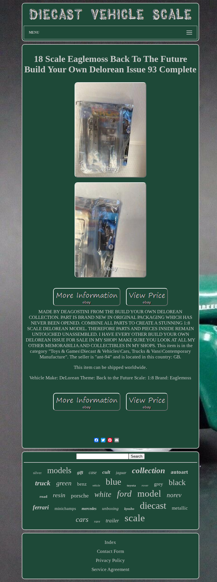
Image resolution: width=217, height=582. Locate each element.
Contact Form (110, 551)
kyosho (129, 509)
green (63, 483)
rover (145, 485)
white (102, 494)
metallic (180, 508)
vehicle (96, 485)
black (177, 482)
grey (158, 484)
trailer (112, 520)
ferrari (41, 507)
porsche (80, 495)
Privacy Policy (110, 560)
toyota (131, 485)
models (59, 470)
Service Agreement (110, 569)
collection (148, 470)
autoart (179, 472)
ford (124, 494)
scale (135, 517)
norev (174, 495)
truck (43, 483)
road (43, 496)
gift (80, 472)
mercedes (89, 509)
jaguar (121, 473)
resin (59, 495)
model (149, 493)
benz (82, 484)
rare (97, 521)
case (93, 472)
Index (110, 542)
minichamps (65, 508)
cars (82, 519)
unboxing (110, 508)
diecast (153, 505)
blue (113, 482)
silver (37, 473)
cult (106, 472)
